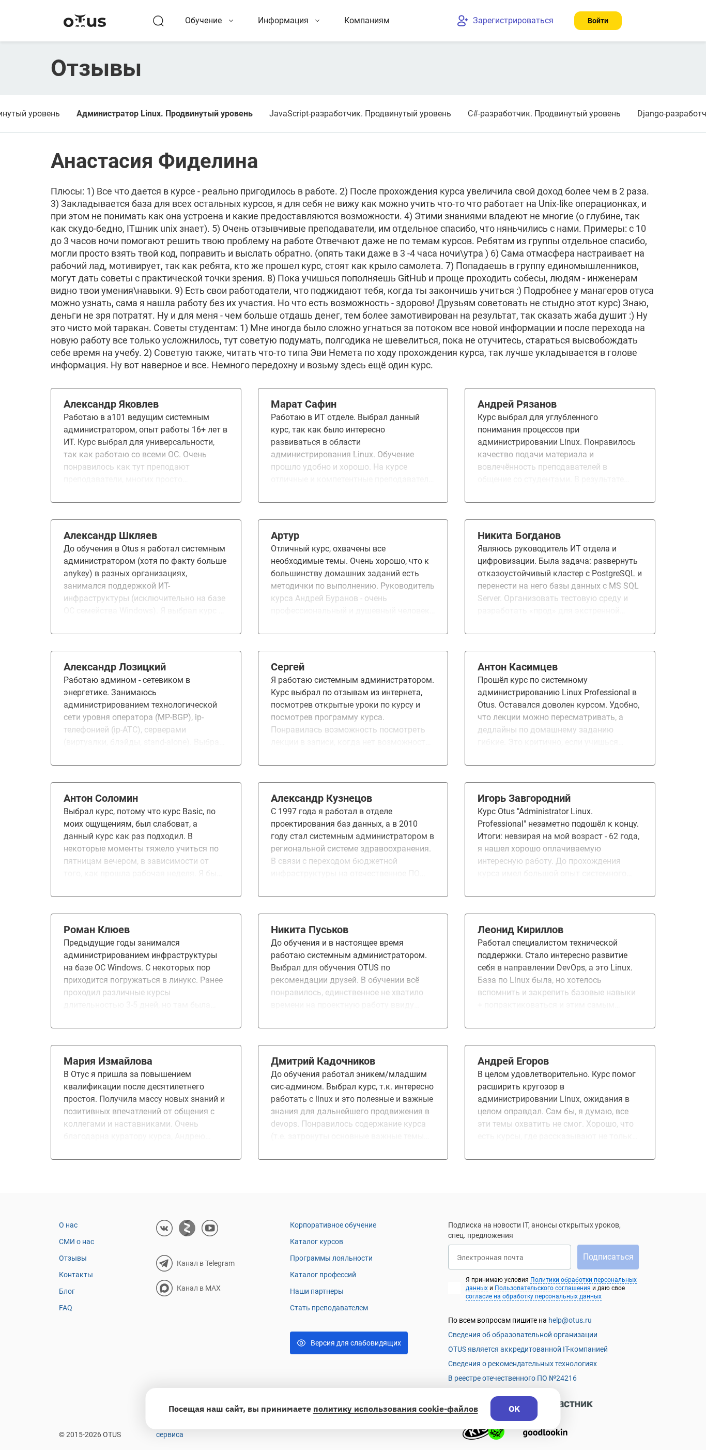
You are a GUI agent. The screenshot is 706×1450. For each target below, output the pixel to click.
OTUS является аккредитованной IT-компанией (528, 1349)
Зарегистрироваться (513, 20)
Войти (598, 21)
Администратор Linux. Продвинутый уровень (164, 113)
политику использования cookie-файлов (395, 1408)
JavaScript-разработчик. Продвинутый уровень (360, 113)
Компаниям (367, 20)
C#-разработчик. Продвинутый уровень (544, 113)
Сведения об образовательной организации (522, 1335)
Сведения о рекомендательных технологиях (522, 1363)
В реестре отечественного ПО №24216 (512, 1378)
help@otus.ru (570, 1320)
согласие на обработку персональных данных (534, 1296)
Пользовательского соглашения (543, 1288)
